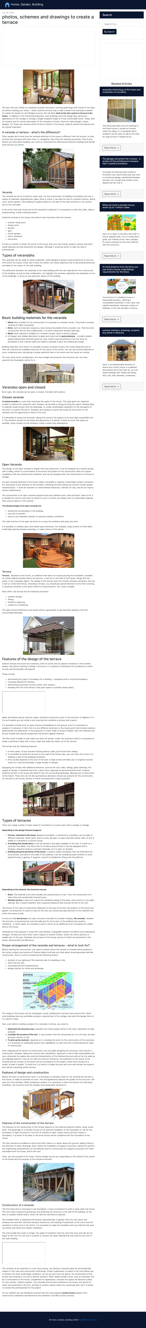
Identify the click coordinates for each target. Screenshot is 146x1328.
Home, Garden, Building (26, 4)
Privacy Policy (91, 1320)
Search (111, 31)
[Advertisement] (48, 46)
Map (81, 1320)
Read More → (111, 147)
